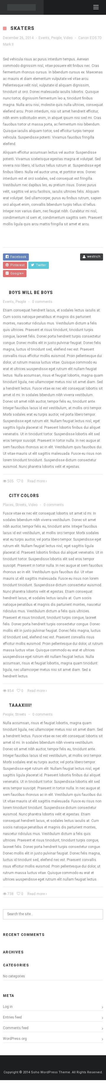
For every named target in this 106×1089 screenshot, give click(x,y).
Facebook (17, 257)
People (56, 38)
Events (44, 38)
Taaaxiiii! (20, 705)
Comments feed (16, 1028)
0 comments (42, 302)
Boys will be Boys (31, 292)
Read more (36, 481)
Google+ (16, 273)
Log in (8, 1007)
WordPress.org (15, 1039)
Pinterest (16, 265)
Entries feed (12, 1017)
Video (67, 38)
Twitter (40, 265)
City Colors (24, 495)
